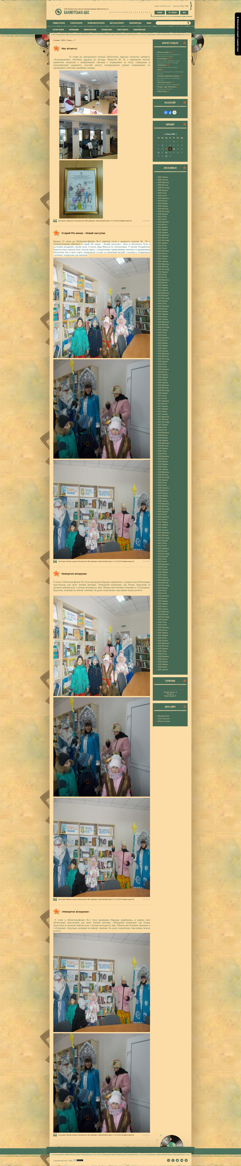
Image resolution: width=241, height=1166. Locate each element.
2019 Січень (162, 451)
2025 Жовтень (163, 646)
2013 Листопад (163, 298)
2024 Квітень (162, 598)
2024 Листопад (163, 617)
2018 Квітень (162, 435)
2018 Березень (163, 433)
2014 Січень (162, 303)
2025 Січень (162, 622)
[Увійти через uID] (166, 112)
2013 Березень (163, 280)
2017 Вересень (163, 417)
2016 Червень (163, 377)
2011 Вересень (163, 235)
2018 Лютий (162, 430)
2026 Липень (162, 667)
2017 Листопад (163, 422)
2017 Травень (163, 406)
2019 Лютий (162, 454)
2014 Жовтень (163, 325)
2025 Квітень (162, 630)
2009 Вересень (163, 182)
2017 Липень (162, 411)
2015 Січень (162, 332)
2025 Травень (163, 633)
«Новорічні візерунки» (75, 911)
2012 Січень (162, 246)
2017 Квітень (162, 404)
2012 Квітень (162, 253)
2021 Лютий (162, 514)
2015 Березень (163, 338)
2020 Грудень (163, 512)
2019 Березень (163, 456)
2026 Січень (162, 651)
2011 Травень (163, 227)
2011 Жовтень (163, 238)
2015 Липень (162, 348)
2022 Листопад (163, 554)
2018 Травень (163, 438)
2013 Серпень (163, 290)
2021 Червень (163, 525)
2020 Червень (163, 496)
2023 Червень (163, 572)
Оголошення (162, 59)
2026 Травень (163, 662)
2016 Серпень (163, 382)
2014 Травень (163, 311)
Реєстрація (172, 13)
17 (170, 149)
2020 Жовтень (163, 506)
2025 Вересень (163, 643)
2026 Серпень (163, 670)
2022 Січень (162, 543)
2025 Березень (163, 627)
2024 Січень (162, 591)
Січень (69, 40)
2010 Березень (163, 198)
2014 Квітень (162, 309)
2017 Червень (163, 409)
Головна (159, 13)
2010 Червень (163, 206)
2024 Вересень (163, 612)
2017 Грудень (163, 425)
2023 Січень (162, 559)
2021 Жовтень (163, 535)
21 (158, 152)
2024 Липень (162, 606)
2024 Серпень (163, 609)
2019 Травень (163, 461)
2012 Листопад (163, 269)
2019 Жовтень (163, 475)
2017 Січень (162, 396)
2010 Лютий (162, 196)
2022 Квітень (162, 551)
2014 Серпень (163, 319)
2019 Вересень (163, 472)
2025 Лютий (162, 625)
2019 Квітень (162, 459)
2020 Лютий (162, 485)
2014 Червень (163, 314)
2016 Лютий (162, 367)
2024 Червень (163, 604)
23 (166, 152)
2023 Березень (163, 564)
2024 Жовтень (163, 614)
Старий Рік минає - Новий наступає (83, 233)
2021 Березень (163, 517)
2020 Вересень (163, 504)
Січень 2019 (170, 134)
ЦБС (76, 12)
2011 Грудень (163, 243)
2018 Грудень (163, 448)
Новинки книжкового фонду (168, 76)
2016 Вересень (163, 385)
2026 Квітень (162, 659)
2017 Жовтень (163, 419)
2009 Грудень (163, 190)
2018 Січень (162, 427)
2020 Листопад (163, 509)
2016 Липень (162, 380)
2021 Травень (163, 522)
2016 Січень (162, 364)
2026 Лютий (162, 654)
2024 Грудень (163, 619)
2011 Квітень (162, 224)
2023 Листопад (163, 585)
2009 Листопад (163, 188)
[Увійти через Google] (174, 112)
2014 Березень (163, 306)
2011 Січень (162, 217)
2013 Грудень (163, 301)
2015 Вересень (163, 354)
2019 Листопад (163, 477)
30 (166, 156)
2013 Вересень (163, 293)
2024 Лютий (162, 593)
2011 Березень (163, 222)
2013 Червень (163, 288)
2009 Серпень (163, 180)
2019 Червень (163, 464)
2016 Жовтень (163, 388)
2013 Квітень (162, 282)
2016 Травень (163, 375)
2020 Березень (163, 488)
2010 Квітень (162, 201)
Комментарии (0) (126, 221)
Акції (159, 69)
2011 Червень (163, 230)
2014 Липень (162, 317)
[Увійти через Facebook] (170, 112)
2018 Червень (163, 440)
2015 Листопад (163, 359)
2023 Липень (162, 575)
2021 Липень (162, 527)
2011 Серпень (163, 232)
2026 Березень (163, 656)
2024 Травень (163, 601)
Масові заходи (72, 561)
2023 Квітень (162, 567)
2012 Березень (163, 251)
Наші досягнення (164, 82)
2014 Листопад (163, 327)
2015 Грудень (163, 361)
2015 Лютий (162, 335)
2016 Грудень (163, 393)
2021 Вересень (163, 533)
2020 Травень (163, 493)
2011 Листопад (163, 240)
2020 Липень (162, 498)
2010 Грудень (163, 214)
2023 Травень (163, 569)
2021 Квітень (162, 519)
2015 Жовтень (163, 356)
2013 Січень (162, 275)
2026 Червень (163, 664)
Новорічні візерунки (74, 573)
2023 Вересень (163, 580)
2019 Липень (162, 467)
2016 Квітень (162, 372)
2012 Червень (163, 256)
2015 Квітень (162, 340)
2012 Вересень (163, 264)
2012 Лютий (162, 248)
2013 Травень (163, 285)
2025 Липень (162, 638)
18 (174, 149)
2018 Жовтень (163, 446)
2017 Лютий (162, 398)
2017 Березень (163, 401)
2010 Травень (163, 203)
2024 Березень (163, 596)
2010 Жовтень (163, 209)
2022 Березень (163, 548)
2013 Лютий (162, 277)
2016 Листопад (163, 390)
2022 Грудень (163, 556)
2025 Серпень (163, 641)
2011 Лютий (162, 219)
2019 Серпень (163, 469)
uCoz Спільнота (164, 719)
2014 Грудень (163, 330)
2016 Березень (163, 369)
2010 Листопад (163, 211)
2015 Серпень (163, 351)
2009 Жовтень (163, 185)
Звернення (70, 221)
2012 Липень (162, 259)
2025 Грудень (163, 648)
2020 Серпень (163, 501)
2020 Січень (162, 483)
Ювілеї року (162, 91)
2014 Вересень (163, 322)
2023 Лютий (162, 562)
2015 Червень (163, 346)
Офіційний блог (163, 716)
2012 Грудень (163, 272)
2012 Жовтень (163, 267)
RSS (187, 6)
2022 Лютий (162, 546)
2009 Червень (163, 177)
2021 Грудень (163, 540)
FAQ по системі (164, 721)
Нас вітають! (69, 48)
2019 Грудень (163, 480)
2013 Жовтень (163, 296)
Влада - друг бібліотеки (167, 87)
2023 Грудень (163, 588)
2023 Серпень (163, 577)
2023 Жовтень (163, 583)
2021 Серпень (163, 530)
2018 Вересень (163, 443)
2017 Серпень (163, 414)
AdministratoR (100, 221)
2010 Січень (162, 193)
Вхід (184, 13)
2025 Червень (163, 635)
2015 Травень (163, 343)
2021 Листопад (163, 538)
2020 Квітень (162, 490)
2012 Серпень (163, 261)
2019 (63, 40)
